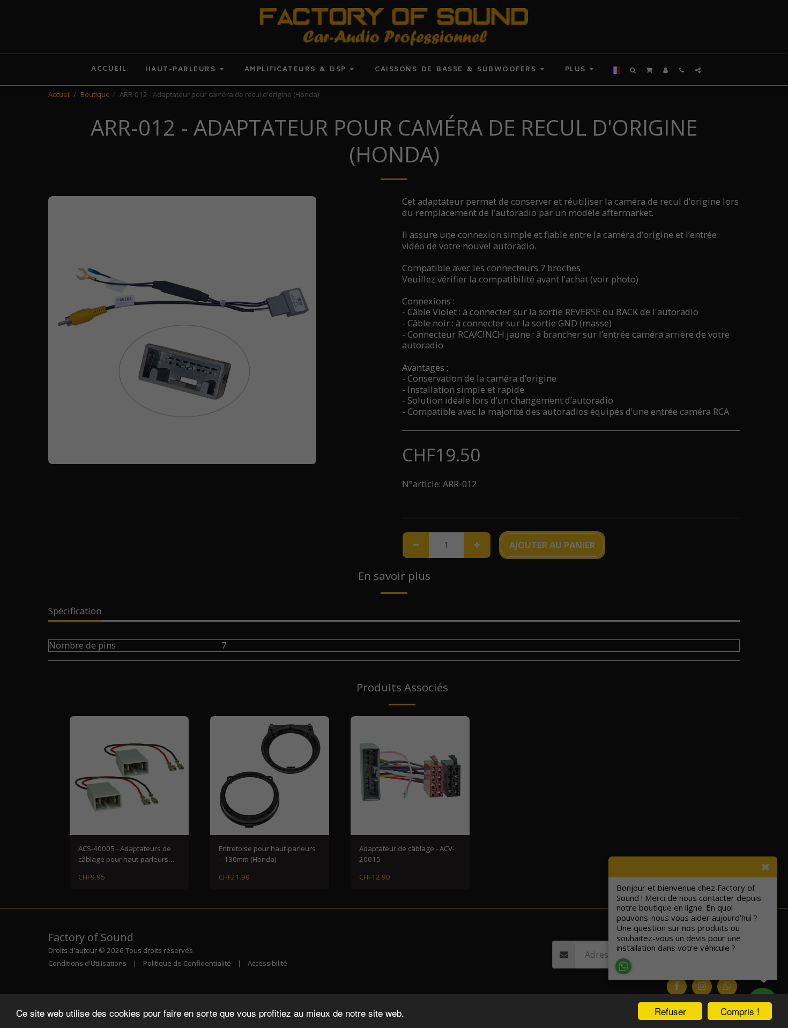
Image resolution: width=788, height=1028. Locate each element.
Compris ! (740, 1011)
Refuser (670, 1011)
